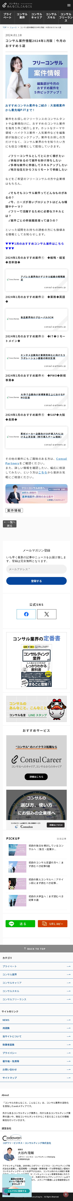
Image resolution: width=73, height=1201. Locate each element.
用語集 (6, 1028)
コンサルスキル (51, 15)
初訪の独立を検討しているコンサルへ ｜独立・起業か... (46, 847)
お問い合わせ (10, 1069)
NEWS (6, 1020)
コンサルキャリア (36, 15)
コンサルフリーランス (66, 17)
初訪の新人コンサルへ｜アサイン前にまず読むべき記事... (46, 881)
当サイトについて (12, 1036)
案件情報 (14, 510)
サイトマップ (10, 1077)
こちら (42, 472)
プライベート (7, 15)
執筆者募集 (8, 1044)
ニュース (13, 27)
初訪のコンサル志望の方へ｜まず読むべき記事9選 (46, 864)
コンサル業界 (22, 15)
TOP (4, 27)
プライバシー (10, 1053)
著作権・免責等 (11, 1061)
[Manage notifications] (66, 1194)
